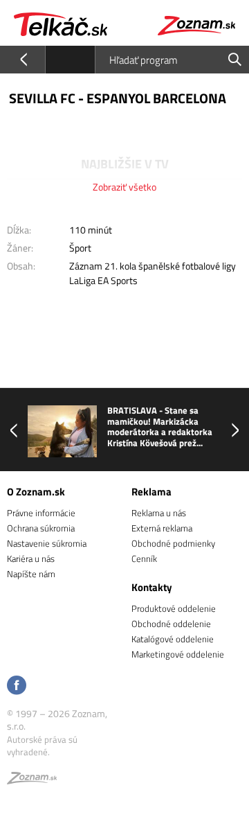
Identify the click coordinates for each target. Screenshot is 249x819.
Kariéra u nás (31, 558)
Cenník (144, 558)
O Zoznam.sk (36, 492)
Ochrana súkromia (41, 528)
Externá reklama (161, 528)
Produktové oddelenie (173, 608)
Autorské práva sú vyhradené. (42, 745)
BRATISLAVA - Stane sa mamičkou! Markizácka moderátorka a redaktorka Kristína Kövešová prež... (159, 426)
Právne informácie (41, 513)
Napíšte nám (31, 574)
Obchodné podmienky (173, 543)
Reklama (151, 492)
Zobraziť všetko (124, 186)
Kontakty (151, 587)
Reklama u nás (158, 513)
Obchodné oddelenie (171, 624)
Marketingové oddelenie (177, 654)
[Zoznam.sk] (32, 780)
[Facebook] (16, 686)
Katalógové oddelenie (172, 639)
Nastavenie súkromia (46, 543)
